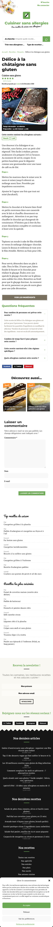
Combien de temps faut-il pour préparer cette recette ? (21, 340)
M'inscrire (45, 2)
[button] (49, 880)
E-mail (7, 481)
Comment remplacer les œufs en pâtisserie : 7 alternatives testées (26, 771)
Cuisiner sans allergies (26, 23)
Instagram (31, 723)
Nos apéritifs (26, 861)
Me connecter (43, 5)
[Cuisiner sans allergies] (26, 15)
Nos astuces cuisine (26, 874)
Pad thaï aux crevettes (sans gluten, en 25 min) (26, 816)
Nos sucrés (26, 871)
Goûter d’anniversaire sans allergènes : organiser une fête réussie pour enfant (26, 749)
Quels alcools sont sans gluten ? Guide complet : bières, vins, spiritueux (26, 779)
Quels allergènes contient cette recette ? (21, 358)
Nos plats (26, 867)
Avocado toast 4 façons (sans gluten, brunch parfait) (26, 821)
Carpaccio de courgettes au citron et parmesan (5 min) (26, 836)
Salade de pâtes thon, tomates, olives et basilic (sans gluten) (26, 810)
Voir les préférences (26, 919)
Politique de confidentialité (25, 924)
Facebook (7, 366)
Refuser (26, 912)
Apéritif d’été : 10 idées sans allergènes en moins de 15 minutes (26, 786)
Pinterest (29, 366)
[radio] (3, 78)
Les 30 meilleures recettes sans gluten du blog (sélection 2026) (26, 764)
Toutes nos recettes (26, 857)
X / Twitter (18, 366)
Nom (6, 471)
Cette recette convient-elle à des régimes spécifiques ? (21, 349)
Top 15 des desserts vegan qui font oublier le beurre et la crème (27, 756)
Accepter (26, 905)
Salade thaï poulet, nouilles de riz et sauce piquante (26, 831)
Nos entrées (26, 864)
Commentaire (10, 437)
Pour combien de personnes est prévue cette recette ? (23, 313)
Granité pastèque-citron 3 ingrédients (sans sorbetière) (26, 826)
